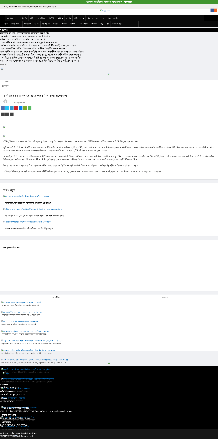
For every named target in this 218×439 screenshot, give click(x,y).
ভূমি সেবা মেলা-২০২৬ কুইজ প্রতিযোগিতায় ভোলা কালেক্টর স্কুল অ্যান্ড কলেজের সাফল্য (34, 215)
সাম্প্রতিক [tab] (55, 297)
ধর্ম (103, 18)
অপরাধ (68, 18)
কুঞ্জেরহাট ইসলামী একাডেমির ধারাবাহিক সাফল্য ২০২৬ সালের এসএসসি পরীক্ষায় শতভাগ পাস (40, 54)
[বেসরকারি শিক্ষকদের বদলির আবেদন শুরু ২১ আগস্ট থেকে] (22, 312)
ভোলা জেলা (11, 18)
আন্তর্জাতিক (41, 18)
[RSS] (215, 10)
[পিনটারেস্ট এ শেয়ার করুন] (16, 108)
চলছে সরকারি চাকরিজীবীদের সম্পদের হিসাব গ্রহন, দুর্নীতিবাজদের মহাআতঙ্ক (26, 382)
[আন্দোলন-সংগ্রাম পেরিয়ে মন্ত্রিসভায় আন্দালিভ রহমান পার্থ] (22, 302)
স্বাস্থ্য (97, 18)
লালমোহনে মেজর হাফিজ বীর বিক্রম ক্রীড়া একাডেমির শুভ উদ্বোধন (28, 203)
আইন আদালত (79, 18)
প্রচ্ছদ (6, 81)
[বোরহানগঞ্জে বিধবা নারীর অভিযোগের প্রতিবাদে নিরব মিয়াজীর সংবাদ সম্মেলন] (28, 350)
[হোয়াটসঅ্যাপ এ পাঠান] (30, 108)
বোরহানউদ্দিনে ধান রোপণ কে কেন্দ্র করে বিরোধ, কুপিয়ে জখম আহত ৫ (29, 42)
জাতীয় (32, 18)
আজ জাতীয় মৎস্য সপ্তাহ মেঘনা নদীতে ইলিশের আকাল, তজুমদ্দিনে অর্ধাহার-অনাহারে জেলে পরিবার (42, 51)
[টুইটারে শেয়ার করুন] (7, 108)
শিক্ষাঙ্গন (90, 18)
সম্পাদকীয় (23, 18)
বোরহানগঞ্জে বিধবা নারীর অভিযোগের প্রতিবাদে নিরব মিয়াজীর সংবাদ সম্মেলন (33, 48)
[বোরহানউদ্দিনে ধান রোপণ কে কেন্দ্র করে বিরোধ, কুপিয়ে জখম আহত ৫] (26, 331)
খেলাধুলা (5, 86)
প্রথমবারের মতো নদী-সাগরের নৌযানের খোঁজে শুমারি (22, 39)
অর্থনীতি (60, 18)
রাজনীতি (51, 18)
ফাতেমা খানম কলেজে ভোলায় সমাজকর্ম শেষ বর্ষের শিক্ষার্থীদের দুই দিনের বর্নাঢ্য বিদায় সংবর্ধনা (40, 60)
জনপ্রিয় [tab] (165, 297)
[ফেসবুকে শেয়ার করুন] (3, 108)
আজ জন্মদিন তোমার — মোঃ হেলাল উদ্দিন (15, 429)
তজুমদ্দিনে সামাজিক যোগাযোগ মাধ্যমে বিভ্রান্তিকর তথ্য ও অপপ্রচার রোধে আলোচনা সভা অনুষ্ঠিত (41, 57)
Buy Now (128, 18)
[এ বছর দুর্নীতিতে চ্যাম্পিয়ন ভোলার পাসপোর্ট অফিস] (20, 417)
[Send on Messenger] (20, 108)
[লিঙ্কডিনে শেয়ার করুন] (12, 108)
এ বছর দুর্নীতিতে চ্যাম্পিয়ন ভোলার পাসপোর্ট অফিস (18, 420)
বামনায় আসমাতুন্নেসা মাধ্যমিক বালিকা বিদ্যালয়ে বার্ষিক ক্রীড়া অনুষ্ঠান (29, 228)
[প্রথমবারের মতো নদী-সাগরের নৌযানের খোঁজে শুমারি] (20, 321)
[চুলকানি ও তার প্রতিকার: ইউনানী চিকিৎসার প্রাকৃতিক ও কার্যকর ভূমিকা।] (26, 369)
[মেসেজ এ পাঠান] (25, 108)
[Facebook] (212, 10)
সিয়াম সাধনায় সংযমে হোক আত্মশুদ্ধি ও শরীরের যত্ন (18, 410)
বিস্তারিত (128, 2)
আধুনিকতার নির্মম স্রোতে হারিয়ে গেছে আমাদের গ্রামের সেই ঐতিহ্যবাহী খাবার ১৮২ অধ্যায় (38, 45)
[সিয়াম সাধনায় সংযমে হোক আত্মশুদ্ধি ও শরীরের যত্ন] (20, 407)
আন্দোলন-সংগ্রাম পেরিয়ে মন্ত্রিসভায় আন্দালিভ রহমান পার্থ (24, 33)
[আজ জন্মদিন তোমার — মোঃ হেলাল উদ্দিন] (16, 426)
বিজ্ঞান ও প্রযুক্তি (113, 18)
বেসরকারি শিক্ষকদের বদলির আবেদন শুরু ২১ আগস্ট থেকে (25, 36)
